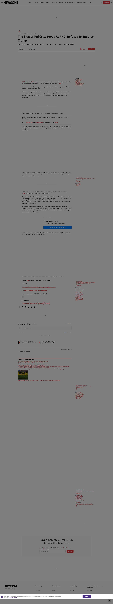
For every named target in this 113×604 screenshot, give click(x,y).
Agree (86, 596)
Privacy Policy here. (13, 597)
